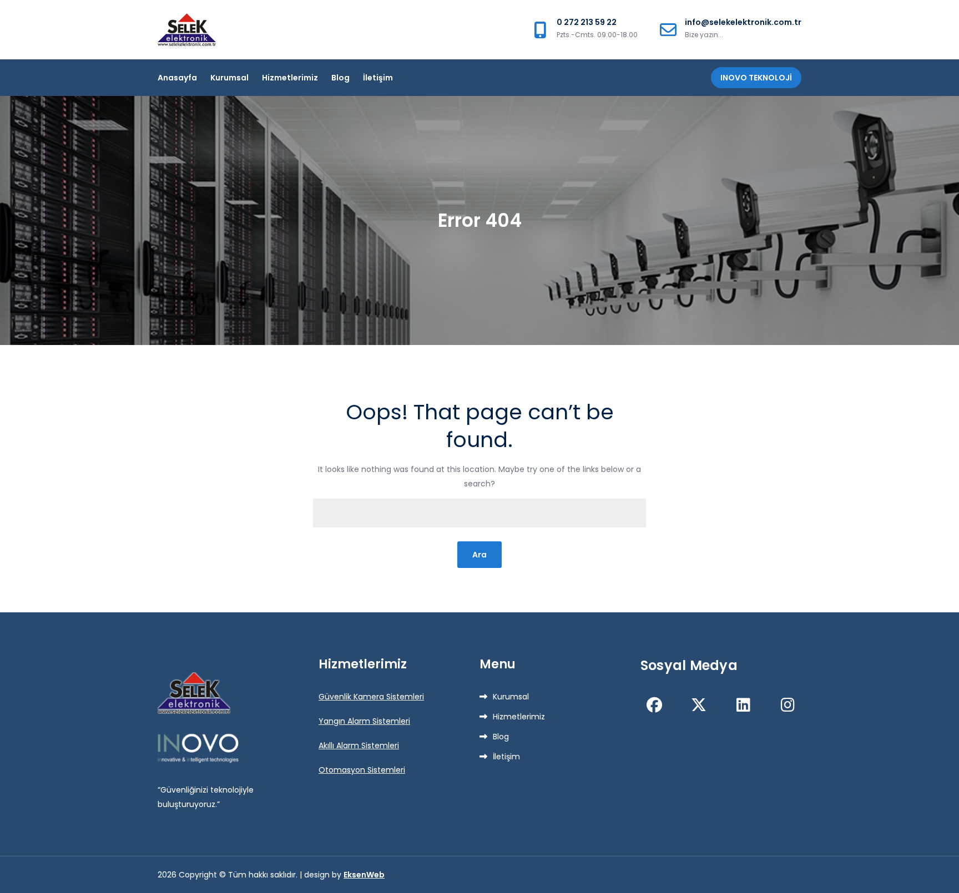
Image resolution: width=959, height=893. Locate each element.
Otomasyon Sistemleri (362, 769)
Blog (340, 77)
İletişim (378, 77)
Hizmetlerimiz (290, 77)
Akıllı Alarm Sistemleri (359, 745)
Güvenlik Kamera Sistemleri (371, 696)
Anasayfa (177, 77)
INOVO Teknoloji (756, 77)
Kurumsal (229, 77)
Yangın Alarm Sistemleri (364, 721)
